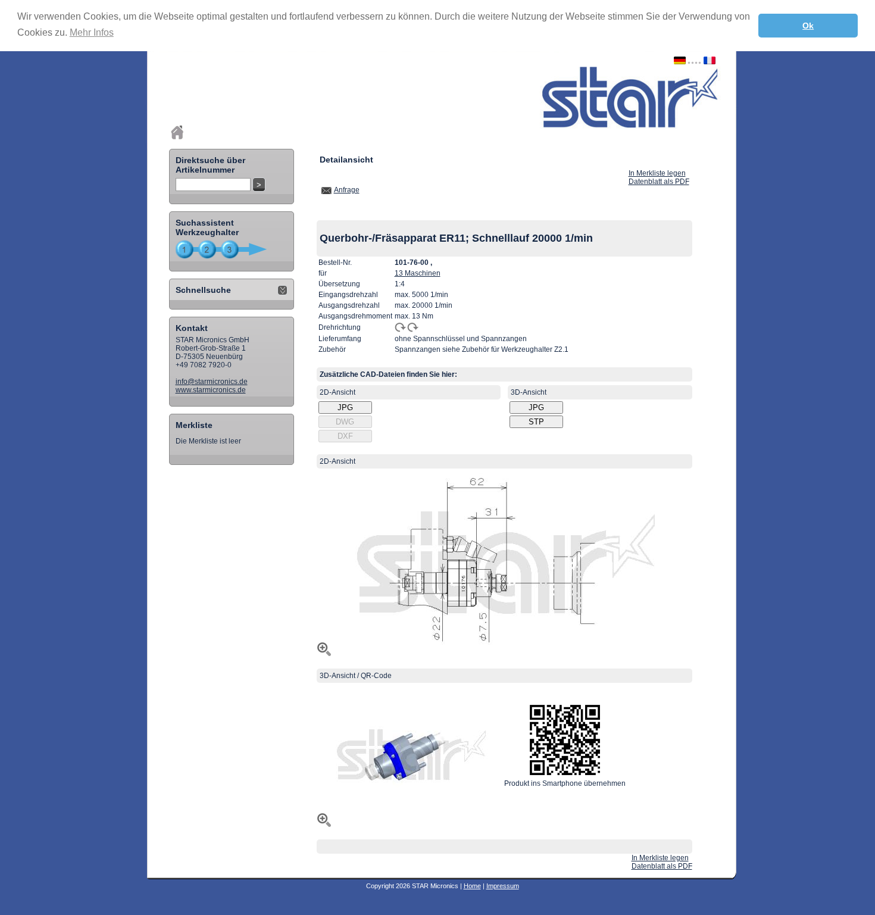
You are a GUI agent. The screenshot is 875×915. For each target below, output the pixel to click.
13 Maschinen (417, 273)
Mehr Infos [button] (92, 32)
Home (472, 885)
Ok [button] (808, 25)
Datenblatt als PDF (659, 181)
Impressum (502, 885)
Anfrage (347, 190)
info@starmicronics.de (212, 381)
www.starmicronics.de (211, 390)
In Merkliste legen (657, 173)
